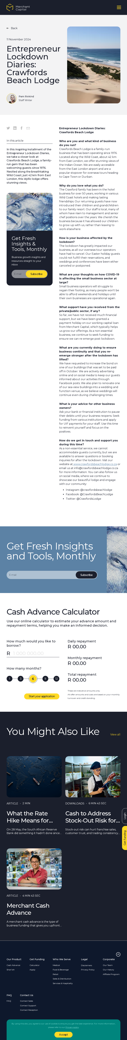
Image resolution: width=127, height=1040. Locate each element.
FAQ (9, 1001)
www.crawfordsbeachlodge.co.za (95, 464)
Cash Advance (13, 965)
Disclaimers (86, 965)
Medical (56, 965)
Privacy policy (72, 1027)
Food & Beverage (61, 969)
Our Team (108, 965)
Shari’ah (11, 969)
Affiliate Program (111, 974)
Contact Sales (26, 1001)
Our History (108, 969)
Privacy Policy (88, 969)
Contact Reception (29, 1010)
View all (115, 734)
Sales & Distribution (62, 978)
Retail (55, 974)
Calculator (35, 965)
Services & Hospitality (63, 983)
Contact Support (28, 1005)
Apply (32, 969)
